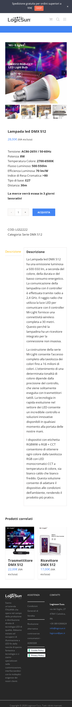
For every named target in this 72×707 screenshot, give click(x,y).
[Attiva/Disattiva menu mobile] (65, 19)
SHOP (39, 8)
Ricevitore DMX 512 (49, 562)
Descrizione (13, 251)
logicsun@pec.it (57, 633)
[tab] (13, 251)
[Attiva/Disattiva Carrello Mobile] (51, 19)
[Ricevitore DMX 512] (52, 541)
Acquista (44, 212)
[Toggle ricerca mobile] (58, 19)
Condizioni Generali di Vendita (32, 611)
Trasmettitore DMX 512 (20, 562)
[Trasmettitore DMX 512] (19, 541)
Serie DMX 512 (32, 234)
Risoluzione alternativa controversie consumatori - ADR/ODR (34, 633)
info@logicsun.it (57, 628)
